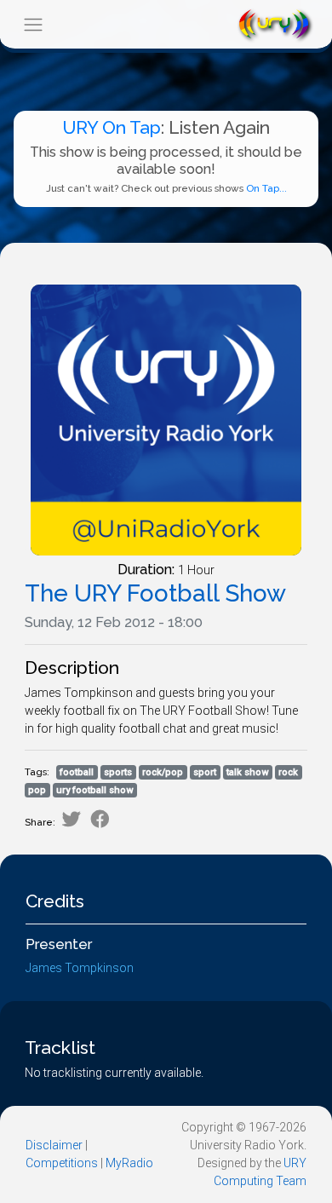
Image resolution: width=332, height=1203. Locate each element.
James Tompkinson (80, 968)
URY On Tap (111, 127)
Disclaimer (54, 1145)
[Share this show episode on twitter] (71, 819)
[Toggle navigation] (33, 24)
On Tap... (266, 188)
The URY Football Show (155, 593)
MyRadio (129, 1163)
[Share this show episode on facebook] (100, 819)
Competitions (62, 1163)
